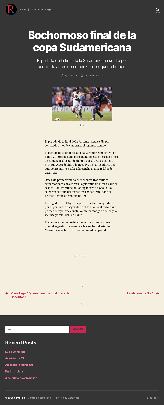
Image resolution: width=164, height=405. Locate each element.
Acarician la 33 (14, 358)
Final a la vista (14, 371)
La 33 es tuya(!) (15, 351)
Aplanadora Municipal (19, 364)
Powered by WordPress (67, 397)
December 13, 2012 (93, 75)
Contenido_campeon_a (40, 397)
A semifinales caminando (21, 378)
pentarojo (72, 75)
